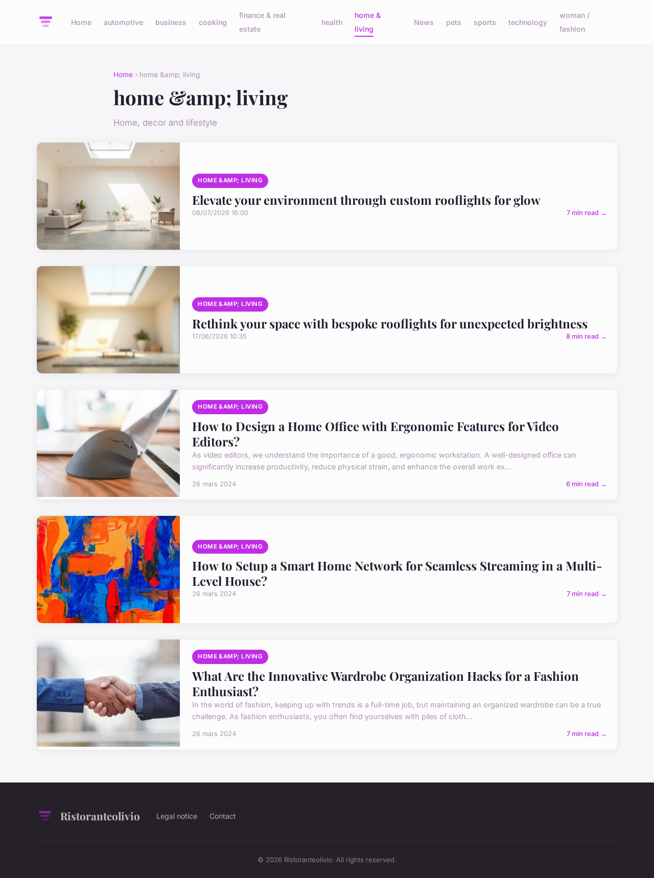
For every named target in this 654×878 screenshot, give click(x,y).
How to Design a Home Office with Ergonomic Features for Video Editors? (375, 433)
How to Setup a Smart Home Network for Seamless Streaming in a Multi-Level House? (397, 573)
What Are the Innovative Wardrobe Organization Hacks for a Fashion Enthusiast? (385, 683)
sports (485, 22)
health (331, 22)
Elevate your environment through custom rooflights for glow (366, 200)
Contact (222, 816)
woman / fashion (574, 22)
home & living (368, 22)
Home (81, 22)
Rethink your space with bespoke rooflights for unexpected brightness (390, 323)
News (424, 22)
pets (453, 22)
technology (527, 22)
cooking (213, 22)
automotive (123, 22)
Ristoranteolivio (100, 816)
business (170, 22)
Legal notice (176, 816)
